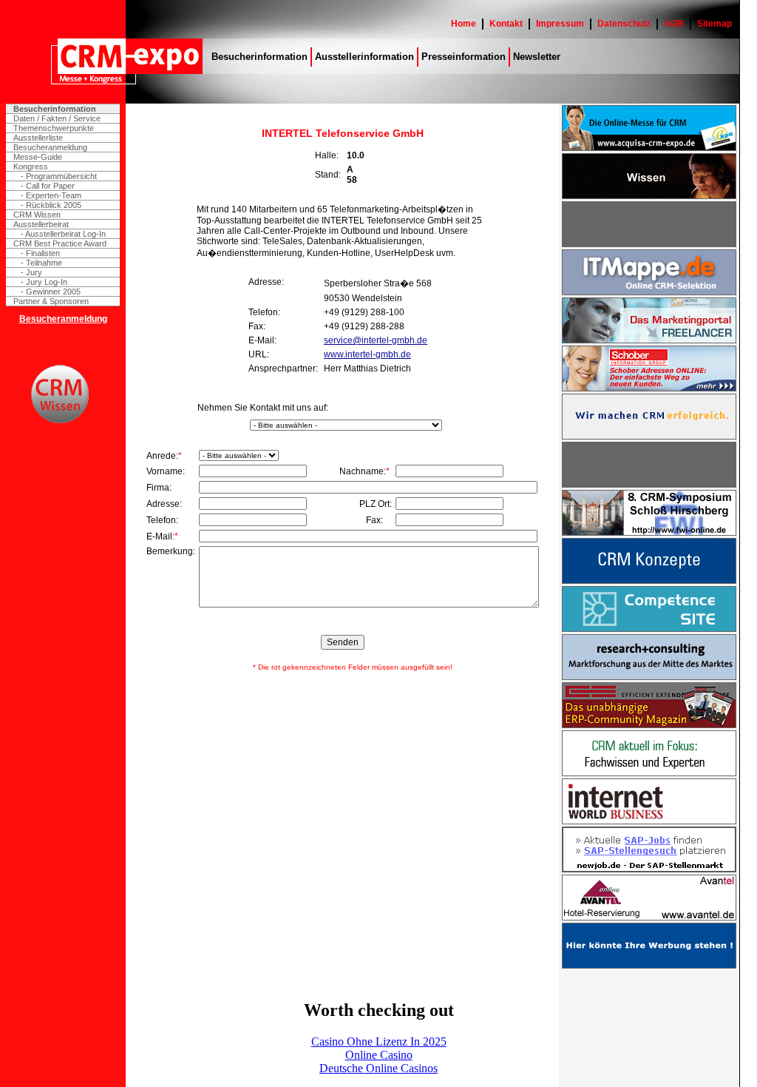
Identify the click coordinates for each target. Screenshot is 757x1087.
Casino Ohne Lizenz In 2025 (379, 1041)
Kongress (30, 166)
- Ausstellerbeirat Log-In (63, 233)
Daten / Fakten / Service (57, 118)
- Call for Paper (48, 185)
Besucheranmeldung (50, 147)
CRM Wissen (37, 214)
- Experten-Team (51, 195)
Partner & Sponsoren (51, 301)
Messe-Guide (37, 156)
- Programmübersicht (59, 176)
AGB (674, 23)
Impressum (560, 23)
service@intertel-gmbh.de (375, 340)
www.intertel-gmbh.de (367, 354)
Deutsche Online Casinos (378, 1068)
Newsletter (536, 56)
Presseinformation (463, 56)
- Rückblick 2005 (51, 205)
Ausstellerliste (38, 137)
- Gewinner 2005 (51, 291)
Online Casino (379, 1055)
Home (463, 23)
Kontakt (506, 23)
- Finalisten (40, 253)
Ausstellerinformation (364, 56)
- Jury (31, 272)
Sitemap (714, 23)
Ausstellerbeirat (41, 224)
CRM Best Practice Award (59, 243)
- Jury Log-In (44, 281)
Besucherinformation (259, 56)
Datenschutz (624, 23)
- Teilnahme (41, 262)
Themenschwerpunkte (53, 128)
